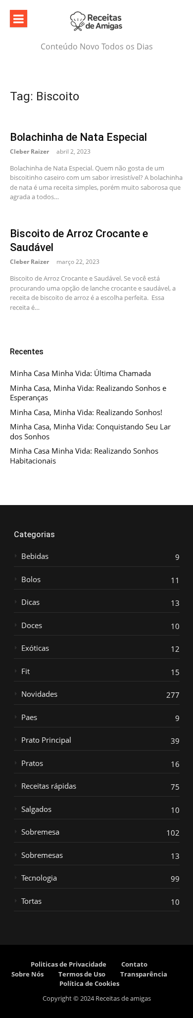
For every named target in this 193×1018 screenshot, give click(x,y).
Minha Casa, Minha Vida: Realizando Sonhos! (86, 412)
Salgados (36, 809)
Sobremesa (40, 832)
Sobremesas (42, 855)
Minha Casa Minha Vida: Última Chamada (80, 373)
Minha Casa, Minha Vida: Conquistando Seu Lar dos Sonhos (90, 431)
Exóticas (35, 648)
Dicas (30, 602)
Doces (31, 625)
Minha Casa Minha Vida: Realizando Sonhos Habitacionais (84, 456)
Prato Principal (46, 740)
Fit (25, 671)
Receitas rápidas (48, 786)
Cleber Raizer (29, 151)
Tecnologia (39, 878)
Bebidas (34, 556)
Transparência (143, 974)
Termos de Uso (81, 974)
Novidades (39, 694)
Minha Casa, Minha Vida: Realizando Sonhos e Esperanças (88, 393)
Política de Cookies (89, 983)
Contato (134, 964)
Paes (29, 717)
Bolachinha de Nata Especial (78, 137)
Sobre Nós (27, 974)
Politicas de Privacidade (68, 964)
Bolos (31, 579)
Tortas (31, 901)
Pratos (32, 763)
